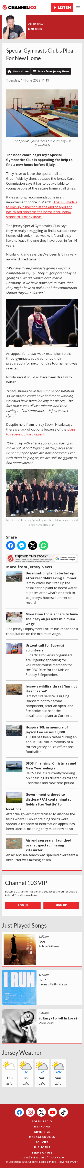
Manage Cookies (42, 1137)
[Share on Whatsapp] (43, 545)
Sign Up (61, 905)
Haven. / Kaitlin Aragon (54, 984)
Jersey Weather (22, 1052)
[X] (41, 1112)
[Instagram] (30, 1112)
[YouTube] (52, 1112)
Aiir (75, 1162)
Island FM (42, 1126)
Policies (41, 1142)
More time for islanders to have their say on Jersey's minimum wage (52, 619)
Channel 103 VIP (26, 882)
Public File (42, 1147)
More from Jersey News (53, 71)
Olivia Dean (46, 1023)
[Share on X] (32, 545)
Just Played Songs (24, 925)
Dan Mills (35, 29)
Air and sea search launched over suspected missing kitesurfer (48, 845)
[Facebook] (19, 1112)
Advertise (42, 1132)
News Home (21, 71)
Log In (23, 905)
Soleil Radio (42, 1121)
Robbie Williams (49, 946)
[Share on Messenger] (21, 545)
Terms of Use (42, 1152)
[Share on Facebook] (10, 545)
